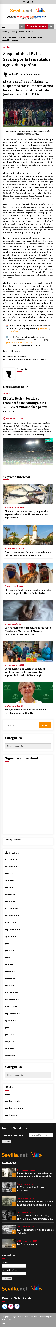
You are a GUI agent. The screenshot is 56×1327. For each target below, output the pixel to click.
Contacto (6, 1323)
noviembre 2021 (12, 915)
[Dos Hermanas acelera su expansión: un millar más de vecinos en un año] (28, 535)
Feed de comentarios (14, 1108)
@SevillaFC (13, 331)
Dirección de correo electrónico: (15, 1135)
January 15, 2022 (35, 345)
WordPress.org (12, 1115)
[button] (22, 26)
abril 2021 (9, 964)
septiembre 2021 (12, 929)
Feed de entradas (13, 1101)
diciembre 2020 (11, 992)
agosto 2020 (10, 1020)
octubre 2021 (11, 922)
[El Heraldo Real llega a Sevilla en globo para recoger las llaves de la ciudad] (28, 573)
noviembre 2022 (12, 866)
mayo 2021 (9, 957)
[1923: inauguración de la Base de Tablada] (9, 1229)
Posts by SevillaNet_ (13, 839)
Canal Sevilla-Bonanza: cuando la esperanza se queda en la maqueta (35, 1203)
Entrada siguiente (13, 386)
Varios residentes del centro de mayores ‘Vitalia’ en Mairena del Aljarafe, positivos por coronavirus (28, 631)
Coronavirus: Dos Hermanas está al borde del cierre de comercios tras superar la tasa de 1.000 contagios (25, 672)
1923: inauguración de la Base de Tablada (35, 1231)
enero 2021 (10, 985)
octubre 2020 (11, 1006)
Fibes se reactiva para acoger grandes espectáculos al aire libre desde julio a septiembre (27, 514)
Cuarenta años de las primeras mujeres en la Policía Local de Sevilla (34, 1175)
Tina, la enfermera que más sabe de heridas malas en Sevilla (25, 711)
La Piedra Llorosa (27, 1244)
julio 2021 (9, 943)
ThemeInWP (7, 1319)
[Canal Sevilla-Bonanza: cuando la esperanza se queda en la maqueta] (9, 1201)
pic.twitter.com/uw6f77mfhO (19, 342)
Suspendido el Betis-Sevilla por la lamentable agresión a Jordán (27, 59)
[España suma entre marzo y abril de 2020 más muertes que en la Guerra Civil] (9, 1215)
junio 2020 (9, 1034)
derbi (35, 359)
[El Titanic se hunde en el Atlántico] (9, 1187)
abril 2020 (9, 1048)
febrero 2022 (10, 894)
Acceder (8, 1094)
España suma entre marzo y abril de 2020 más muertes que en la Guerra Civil (34, 1217)
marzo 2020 (10, 1055)
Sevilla (6, 47)
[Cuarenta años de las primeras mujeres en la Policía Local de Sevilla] (9, 1172)
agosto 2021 (10, 936)
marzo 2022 (10, 887)
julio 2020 (9, 1027)
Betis (28, 359)
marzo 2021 (10, 971)
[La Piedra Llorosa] (9, 1243)
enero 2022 (10, 901)
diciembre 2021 (11, 908)
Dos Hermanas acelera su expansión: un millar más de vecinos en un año (28, 554)
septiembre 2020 (12, 1013)
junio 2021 (9, 950)
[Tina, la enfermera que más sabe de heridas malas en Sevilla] (28, 692)
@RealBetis (43, 328)
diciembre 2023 (11, 859)
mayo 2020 (9, 1041)
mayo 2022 (9, 873)
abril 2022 (9, 880)
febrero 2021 (10, 978)
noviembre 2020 (12, 999)
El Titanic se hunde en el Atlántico (31, 1189)
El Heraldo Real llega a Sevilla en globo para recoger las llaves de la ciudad (28, 592)
